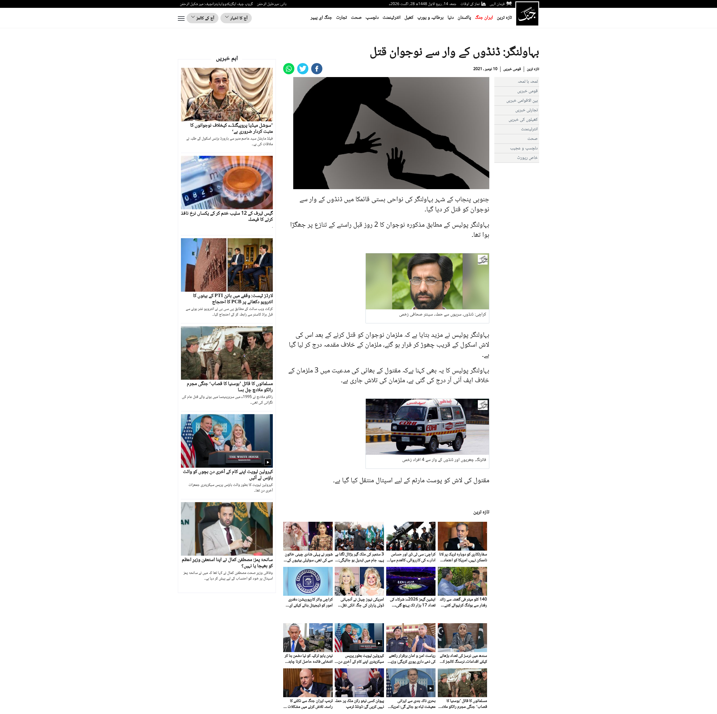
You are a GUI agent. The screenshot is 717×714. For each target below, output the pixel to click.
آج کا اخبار (238, 18)
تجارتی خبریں (526, 110)
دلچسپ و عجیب (524, 148)
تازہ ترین (504, 18)
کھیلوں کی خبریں (523, 120)
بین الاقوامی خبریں (522, 101)
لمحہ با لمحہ (528, 81)
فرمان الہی (497, 4)
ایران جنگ (484, 18)
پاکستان (464, 18)
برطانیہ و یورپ (430, 18)
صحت (356, 18)
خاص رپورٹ (527, 158)
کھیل (408, 18)
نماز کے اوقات (470, 4)
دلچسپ (372, 18)
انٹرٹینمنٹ (392, 18)
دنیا (451, 18)
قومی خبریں (512, 69)
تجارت (341, 18)
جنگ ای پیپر (321, 18)
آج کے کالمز (204, 18)
